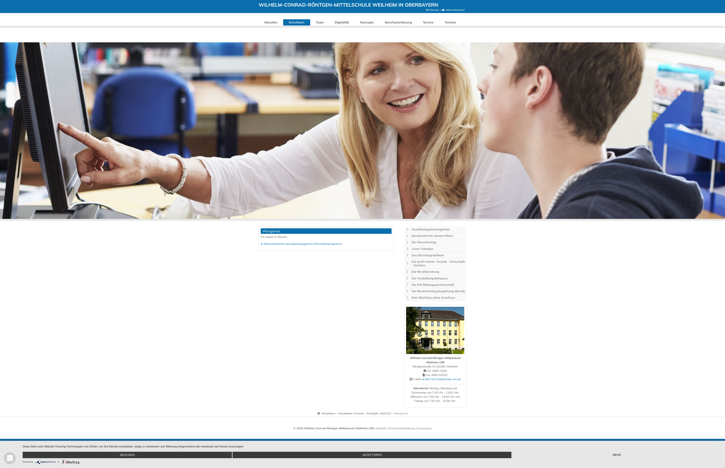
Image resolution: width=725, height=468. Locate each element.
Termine (450, 22)
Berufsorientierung (398, 22)
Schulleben (297, 22)
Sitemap (434, 9)
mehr (617, 455)
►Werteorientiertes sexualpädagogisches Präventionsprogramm (301, 244)
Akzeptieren (372, 455)
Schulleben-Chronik (351, 413)
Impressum (425, 428)
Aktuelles (271, 22)
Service (428, 22)
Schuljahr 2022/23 (379, 413)
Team (320, 22)
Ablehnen (127, 455)
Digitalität (342, 22)
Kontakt (381, 428)
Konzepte (367, 22)
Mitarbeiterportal (455, 9)
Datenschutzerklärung (402, 428)
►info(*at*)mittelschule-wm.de (441, 379)
